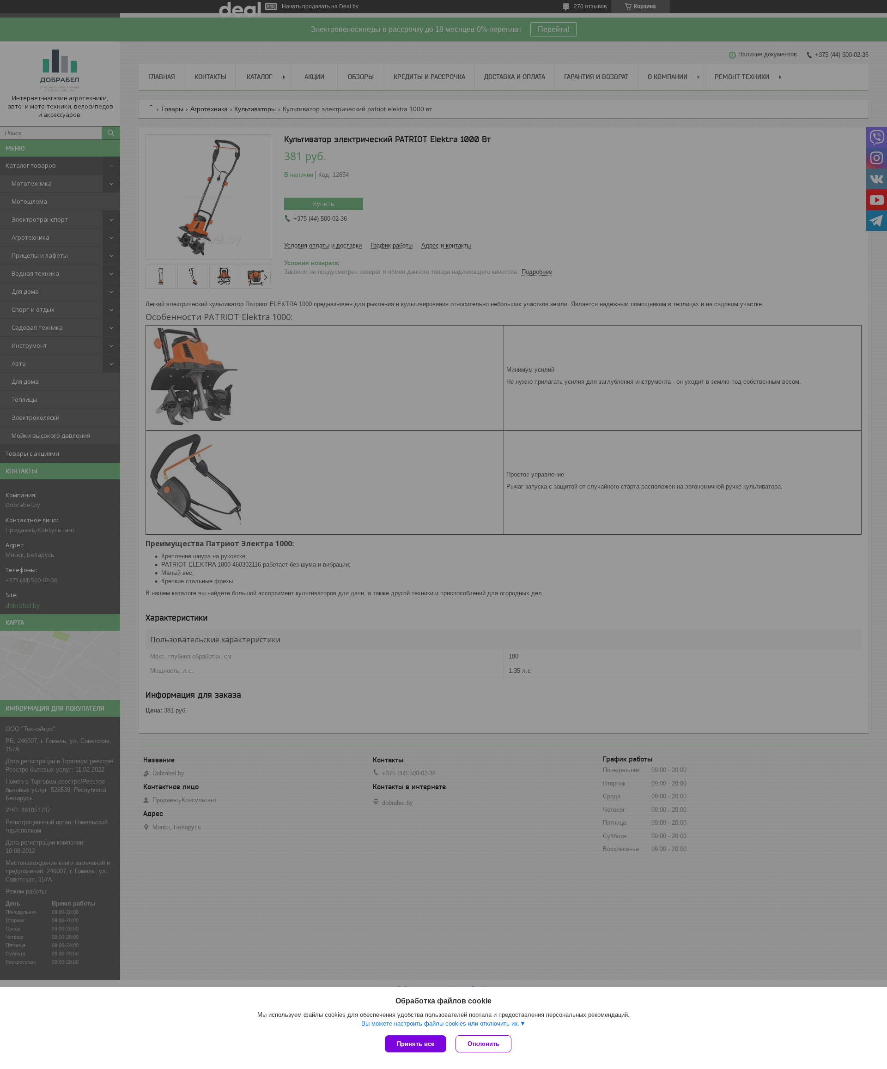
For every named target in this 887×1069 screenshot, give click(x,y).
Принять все (415, 1043)
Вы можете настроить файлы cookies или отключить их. (440, 1023)
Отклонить (483, 1043)
